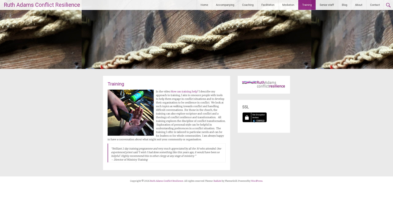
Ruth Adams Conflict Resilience (42, 5)
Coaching (248, 4)
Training (307, 4)
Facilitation (267, 4)
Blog (344, 4)
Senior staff (327, 4)
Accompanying (225, 4)
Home (204, 4)
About (358, 4)
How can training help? (184, 91)
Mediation (288, 4)
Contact (375, 4)
